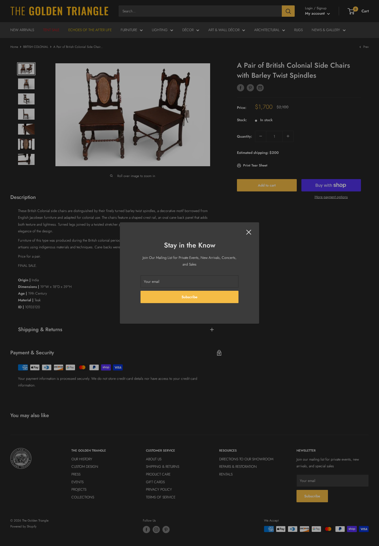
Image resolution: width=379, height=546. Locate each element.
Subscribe (189, 297)
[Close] (248, 231)
